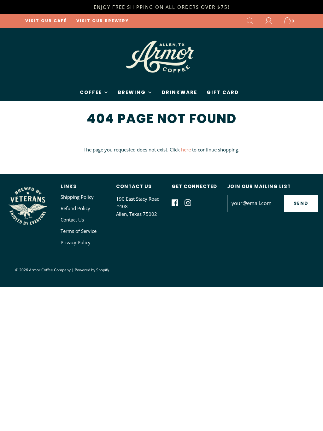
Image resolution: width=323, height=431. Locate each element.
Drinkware (179, 92)
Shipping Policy (77, 197)
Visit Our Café (46, 20)
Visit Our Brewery (102, 20)
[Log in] (272, 21)
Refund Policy (75, 208)
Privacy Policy (76, 242)
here (186, 149)
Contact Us (72, 219)
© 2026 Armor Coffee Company (43, 270)
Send (301, 203)
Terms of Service (79, 231)
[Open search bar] (254, 21)
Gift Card (223, 92)
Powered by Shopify (92, 270)
